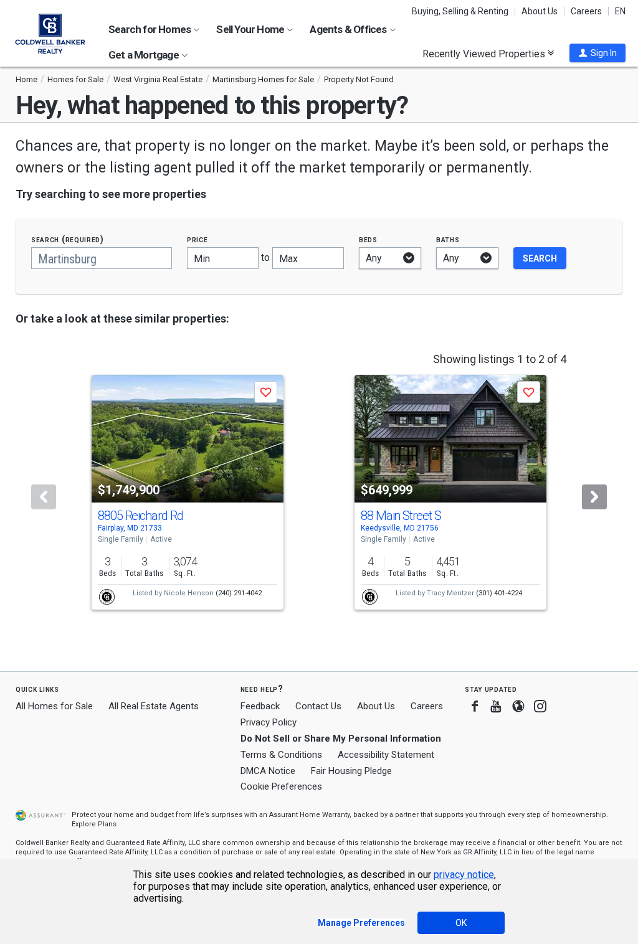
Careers (586, 11)
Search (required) (67, 239)
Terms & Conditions (281, 754)
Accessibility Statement (386, 754)
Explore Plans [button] (94, 824)
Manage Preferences (361, 922)
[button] (597, 53)
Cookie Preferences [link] (281, 786)
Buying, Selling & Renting (460, 11)
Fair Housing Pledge (351, 770)
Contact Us (318, 706)
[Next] (594, 496)
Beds (368, 239)
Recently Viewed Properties (485, 53)
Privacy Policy (268, 722)
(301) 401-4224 (499, 593)
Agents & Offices (349, 29)
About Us (539, 11)
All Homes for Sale (54, 706)
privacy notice (464, 874)
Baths (448, 239)
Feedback (260, 706)
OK (461, 923)
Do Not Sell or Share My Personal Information (340, 738)
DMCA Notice (267, 770)
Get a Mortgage (144, 55)
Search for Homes (150, 29)
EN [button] (620, 11)
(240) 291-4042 (239, 593)
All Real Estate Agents (153, 706)
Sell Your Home (251, 29)
